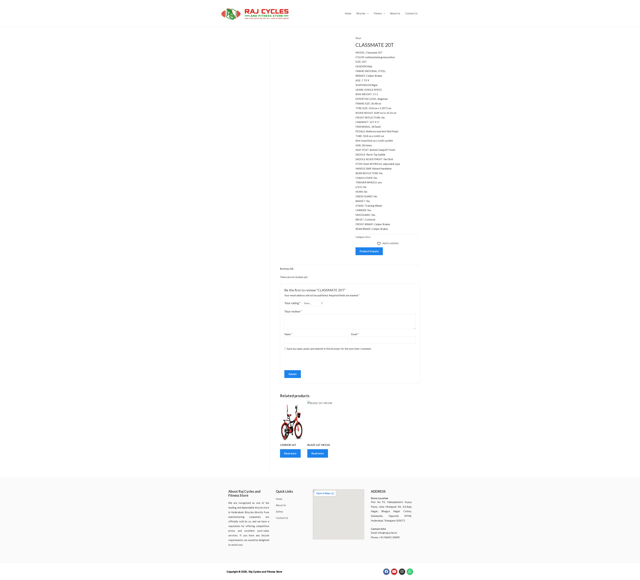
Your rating (292, 303)
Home (348, 13)
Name (288, 334)
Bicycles (361, 13)
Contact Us (411, 13)
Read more (290, 453)
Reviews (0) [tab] (286, 268)
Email (355, 334)
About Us (395, 13)
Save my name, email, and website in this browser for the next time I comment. (329, 348)
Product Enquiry (369, 251)
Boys (358, 38)
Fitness (378, 13)
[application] (367, 13)
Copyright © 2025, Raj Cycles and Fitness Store (254, 571)
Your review (293, 311)
